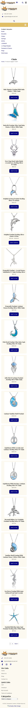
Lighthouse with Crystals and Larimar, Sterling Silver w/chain (14, 448)
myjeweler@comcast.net (11, 16)
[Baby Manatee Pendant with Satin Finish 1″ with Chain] (14, 77)
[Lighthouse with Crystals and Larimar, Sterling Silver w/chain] (14, 435)
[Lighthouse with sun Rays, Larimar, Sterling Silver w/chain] (14, 471)
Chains (3, 36)
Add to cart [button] (14, 97)
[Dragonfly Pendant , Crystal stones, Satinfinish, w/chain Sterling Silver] (14, 258)
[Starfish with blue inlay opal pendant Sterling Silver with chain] (14, 615)
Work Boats (4, 53)
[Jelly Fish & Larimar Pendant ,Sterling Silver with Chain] (14, 366)
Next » (16, 643)
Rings (2, 50)
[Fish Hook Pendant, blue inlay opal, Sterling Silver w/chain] (14, 330)
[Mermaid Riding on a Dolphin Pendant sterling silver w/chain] (14, 507)
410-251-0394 (8, 14)
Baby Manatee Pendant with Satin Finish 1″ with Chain (14, 90)
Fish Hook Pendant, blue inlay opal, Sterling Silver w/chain (14, 343)
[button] (2, 664)
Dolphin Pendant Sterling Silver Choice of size (14, 235)
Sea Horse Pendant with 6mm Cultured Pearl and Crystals (14, 592)
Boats (2, 31)
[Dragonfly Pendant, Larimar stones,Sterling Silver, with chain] (14, 294)
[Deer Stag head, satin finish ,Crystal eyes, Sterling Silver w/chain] (14, 149)
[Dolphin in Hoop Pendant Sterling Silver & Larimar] (14, 186)
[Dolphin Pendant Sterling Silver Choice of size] (14, 222)
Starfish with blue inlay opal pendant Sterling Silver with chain (14, 628)
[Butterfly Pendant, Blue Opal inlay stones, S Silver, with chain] (14, 113)
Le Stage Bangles (6, 46)
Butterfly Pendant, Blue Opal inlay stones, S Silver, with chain (14, 126)
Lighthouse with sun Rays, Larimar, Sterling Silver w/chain (14, 484)
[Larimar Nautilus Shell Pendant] (14, 401)
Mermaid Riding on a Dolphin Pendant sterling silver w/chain (14, 520)
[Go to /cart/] (16, 3)
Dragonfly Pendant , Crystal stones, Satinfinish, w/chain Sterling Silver (14, 271)
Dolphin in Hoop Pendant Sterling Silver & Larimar (14, 199)
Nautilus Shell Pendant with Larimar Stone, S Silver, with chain (14, 556)
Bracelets (3, 34)
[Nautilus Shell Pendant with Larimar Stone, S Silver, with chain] (14, 543)
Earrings (3, 38)
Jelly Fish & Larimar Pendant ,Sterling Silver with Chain (14, 378)
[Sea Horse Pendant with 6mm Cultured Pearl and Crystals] (14, 579)
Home (2, 61)
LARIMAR (4, 43)
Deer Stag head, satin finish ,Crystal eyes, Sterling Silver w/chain (14, 162)
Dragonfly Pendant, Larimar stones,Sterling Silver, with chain (14, 307)
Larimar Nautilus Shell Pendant (14, 414)
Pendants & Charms (6, 48)
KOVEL (3, 41)
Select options (14, 242)
